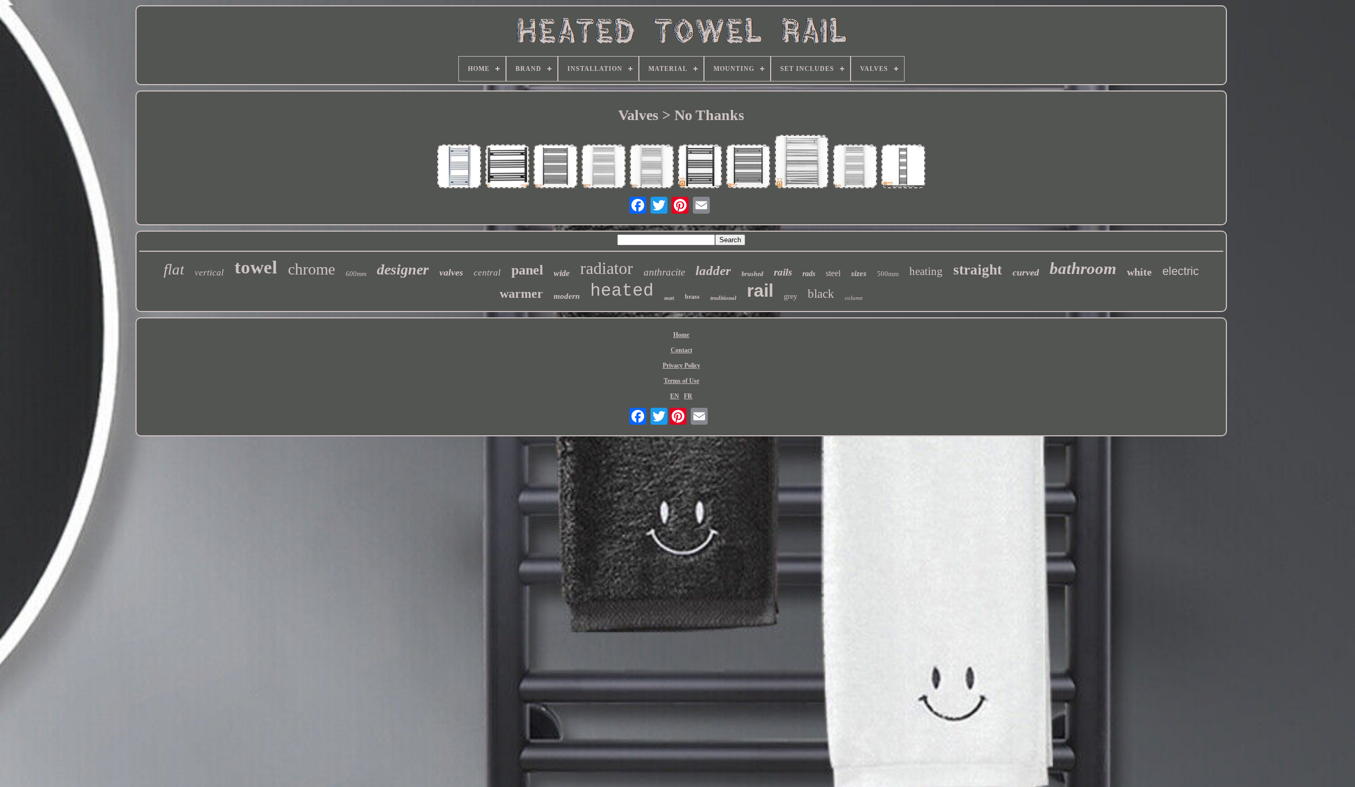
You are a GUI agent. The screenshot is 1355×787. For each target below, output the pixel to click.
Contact (681, 350)
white (1139, 272)
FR (688, 396)
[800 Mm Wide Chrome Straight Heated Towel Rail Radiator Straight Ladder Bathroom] (604, 167)
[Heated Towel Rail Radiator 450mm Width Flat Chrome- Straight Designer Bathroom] (459, 167)
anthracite (664, 272)
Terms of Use (681, 381)
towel (255, 267)
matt (669, 298)
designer (403, 269)
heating (926, 271)
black (821, 293)
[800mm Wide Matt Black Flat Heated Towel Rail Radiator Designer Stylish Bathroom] (748, 167)
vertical (209, 273)
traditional (723, 298)
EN (674, 396)
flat (174, 269)
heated (622, 291)
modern (567, 296)
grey (790, 296)
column (854, 298)
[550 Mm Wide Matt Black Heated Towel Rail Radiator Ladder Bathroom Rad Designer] (700, 167)
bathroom (1083, 268)
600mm (356, 274)
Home (681, 334)
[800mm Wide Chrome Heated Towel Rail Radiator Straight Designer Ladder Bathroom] (801, 162)
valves (451, 272)
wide (562, 273)
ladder (713, 270)
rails (783, 272)
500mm (888, 274)
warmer (521, 293)
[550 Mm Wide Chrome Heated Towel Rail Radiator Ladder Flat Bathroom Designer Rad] (855, 167)
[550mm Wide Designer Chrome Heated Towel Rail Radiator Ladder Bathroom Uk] (652, 167)
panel (527, 270)
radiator (606, 268)
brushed (752, 274)
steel (833, 273)
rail (760, 290)
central (487, 273)
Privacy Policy (681, 365)
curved (1026, 272)
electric (1180, 271)
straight (977, 270)
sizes (858, 273)
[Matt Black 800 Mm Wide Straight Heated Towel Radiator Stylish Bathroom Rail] (507, 167)
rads (808, 274)
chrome (311, 269)
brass (692, 296)
